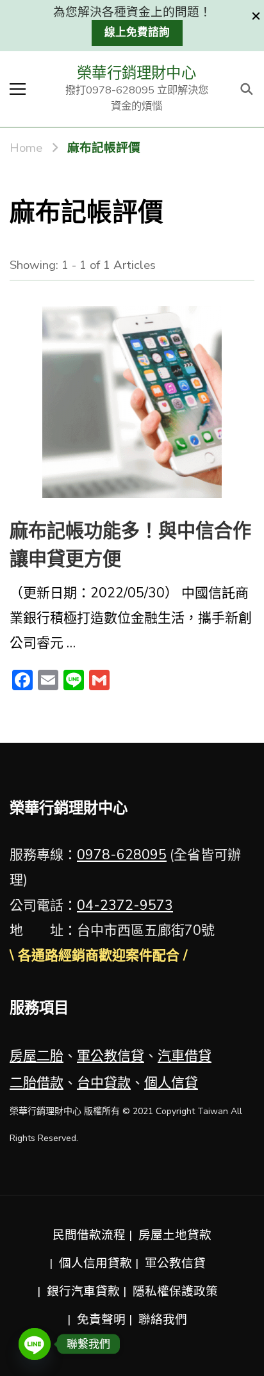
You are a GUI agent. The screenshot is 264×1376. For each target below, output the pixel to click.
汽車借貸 (184, 1056)
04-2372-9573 (125, 905)
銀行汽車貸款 (83, 1291)
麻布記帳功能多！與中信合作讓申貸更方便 (130, 545)
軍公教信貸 (110, 1056)
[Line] (35, 1344)
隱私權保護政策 (175, 1291)
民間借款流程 (89, 1235)
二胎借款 (36, 1083)
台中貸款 (104, 1083)
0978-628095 (122, 855)
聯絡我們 (162, 1319)
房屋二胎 (36, 1056)
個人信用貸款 (95, 1263)
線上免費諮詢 (137, 32)
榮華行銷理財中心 (136, 73)
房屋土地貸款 (174, 1235)
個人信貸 (171, 1083)
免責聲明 (101, 1319)
